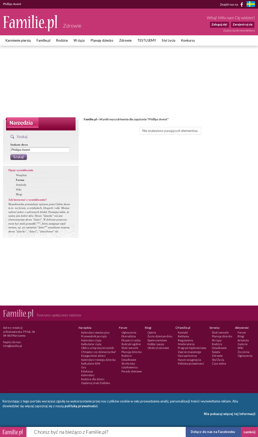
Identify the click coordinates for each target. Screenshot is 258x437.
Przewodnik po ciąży (94, 336)
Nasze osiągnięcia (189, 359)
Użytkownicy (129, 367)
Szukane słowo (19, 144)
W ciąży (79, 40)
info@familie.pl (12, 345)
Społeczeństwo (157, 340)
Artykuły (21, 184)
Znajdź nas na (229, 4)
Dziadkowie (128, 359)
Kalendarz (87, 375)
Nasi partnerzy (187, 355)
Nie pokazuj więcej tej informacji (229, 414)
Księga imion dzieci (93, 355)
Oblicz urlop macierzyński (97, 347)
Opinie (151, 332)
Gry (83, 367)
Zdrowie (125, 40)
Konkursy (188, 40)
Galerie (243, 344)
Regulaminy (185, 340)
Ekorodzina (128, 336)
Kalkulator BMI (90, 363)
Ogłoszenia (128, 332)
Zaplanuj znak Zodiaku (95, 383)
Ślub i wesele (129, 347)
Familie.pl (43, 40)
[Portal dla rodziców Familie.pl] (30, 30)
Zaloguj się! (219, 24)
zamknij (249, 432)
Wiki (18, 189)
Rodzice (62, 40)
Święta (216, 351)
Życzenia (243, 351)
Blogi (19, 194)
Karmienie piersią (18, 40)
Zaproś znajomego (189, 351)
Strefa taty (128, 363)
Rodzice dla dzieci (92, 379)
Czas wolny (219, 363)
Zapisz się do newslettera (239, 30)
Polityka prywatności (191, 363)
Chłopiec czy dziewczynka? (98, 351)
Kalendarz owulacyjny (95, 332)
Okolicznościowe (158, 347)
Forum (20, 179)
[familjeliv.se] (250, 4)
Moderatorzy (186, 344)
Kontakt (183, 332)
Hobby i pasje (155, 344)
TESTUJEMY (146, 40)
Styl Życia (218, 359)
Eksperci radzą (131, 340)
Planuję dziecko (102, 40)
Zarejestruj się (242, 24)
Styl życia (168, 40)
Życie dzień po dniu (159, 336)
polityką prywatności (81, 406)
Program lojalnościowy (192, 347)
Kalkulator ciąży (91, 344)
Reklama (183, 336)
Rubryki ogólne (131, 344)
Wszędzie (21, 175)
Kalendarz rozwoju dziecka (98, 359)
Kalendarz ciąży (91, 340)
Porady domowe (131, 371)
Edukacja (87, 371)
